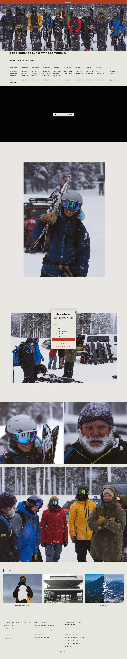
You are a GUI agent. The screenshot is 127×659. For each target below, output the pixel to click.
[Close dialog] (75, 312)
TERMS (58, 346)
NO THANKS (63, 343)
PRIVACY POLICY (66, 346)
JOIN (63, 340)
